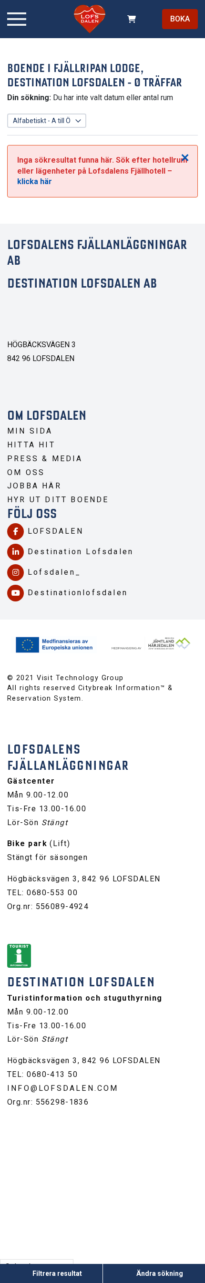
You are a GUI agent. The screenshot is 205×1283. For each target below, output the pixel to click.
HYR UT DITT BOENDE (58, 499)
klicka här (34, 181)
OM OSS (26, 472)
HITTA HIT (31, 444)
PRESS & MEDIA (45, 458)
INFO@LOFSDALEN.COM (63, 1088)
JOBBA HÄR (34, 485)
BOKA (180, 18)
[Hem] (89, 19)
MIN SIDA (30, 430)
